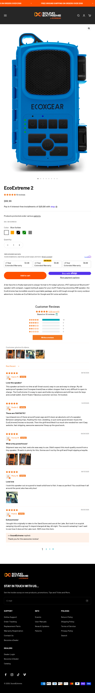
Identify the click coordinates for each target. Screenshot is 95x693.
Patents (38, 631)
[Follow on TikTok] (18, 674)
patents (37, 216)
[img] (12, 373)
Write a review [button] (47, 337)
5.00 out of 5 (54, 311)
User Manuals (41, 621)
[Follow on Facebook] (5, 674)
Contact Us (8, 635)
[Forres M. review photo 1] (12, 459)
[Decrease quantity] (7, 245)
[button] (10, 194)
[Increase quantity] (19, 245)
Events (38, 617)
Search (64, 635)
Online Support (10, 617)
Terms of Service (68, 626)
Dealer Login (9, 654)
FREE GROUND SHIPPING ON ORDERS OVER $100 (58, 3)
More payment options (70, 277)
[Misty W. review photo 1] (12, 497)
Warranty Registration (13, 631)
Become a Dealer (11, 640)
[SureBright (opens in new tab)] (87, 257)
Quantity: (8, 239)
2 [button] (46, 549)
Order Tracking (10, 621)
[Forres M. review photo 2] (25, 459)
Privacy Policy (67, 631)
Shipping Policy (67, 621)
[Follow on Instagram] (12, 674)
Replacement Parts (12, 626)
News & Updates (42, 626)
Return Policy (67, 617)
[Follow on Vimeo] (24, 674)
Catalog (7, 663)
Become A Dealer (11, 659)
